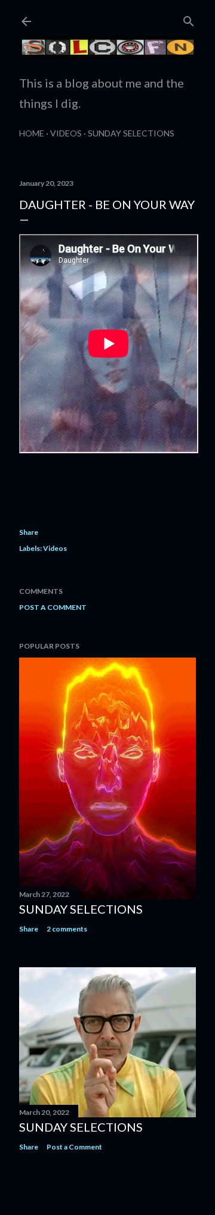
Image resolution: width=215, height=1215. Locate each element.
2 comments (67, 928)
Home (31, 133)
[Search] (189, 18)
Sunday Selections (131, 133)
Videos (66, 133)
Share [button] (28, 532)
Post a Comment (53, 607)
